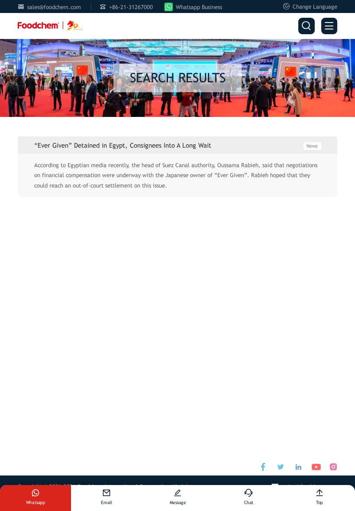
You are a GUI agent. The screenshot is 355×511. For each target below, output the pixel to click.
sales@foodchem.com (54, 7)
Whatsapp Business (199, 7)
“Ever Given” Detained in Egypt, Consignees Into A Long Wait (122, 145)
